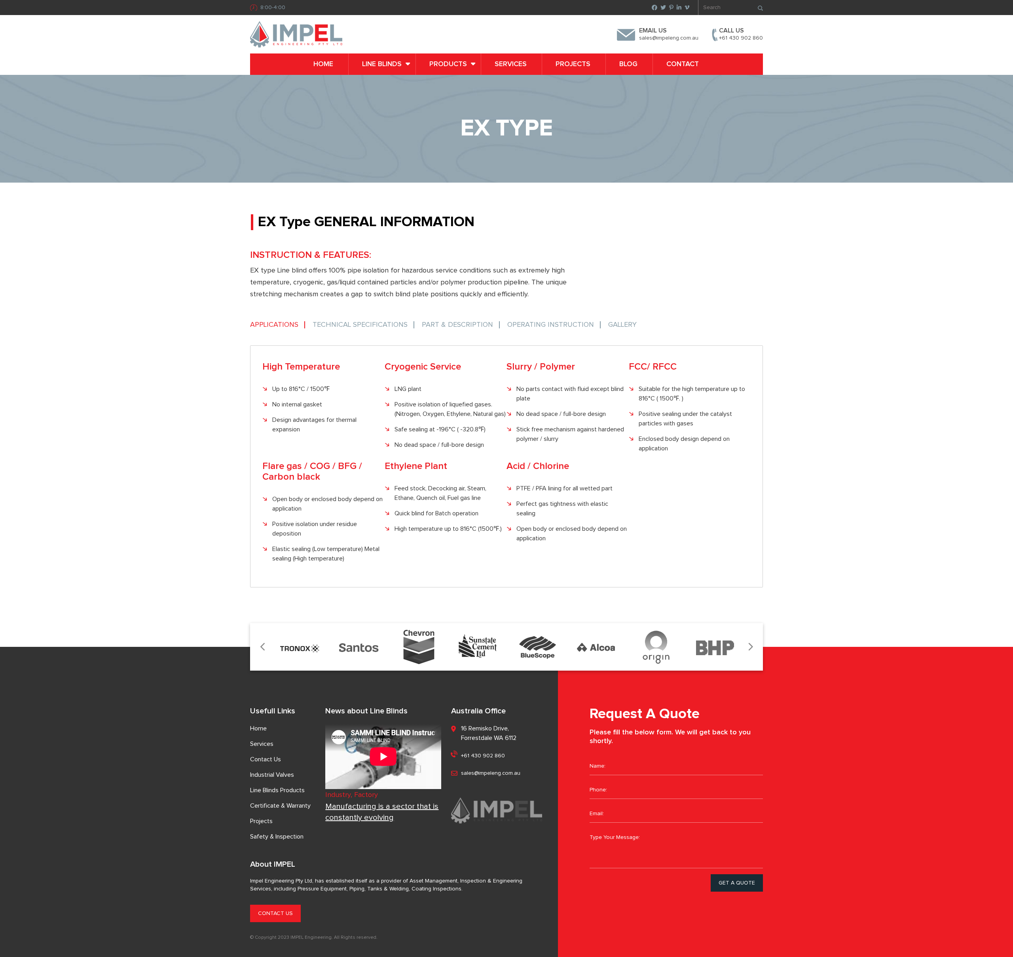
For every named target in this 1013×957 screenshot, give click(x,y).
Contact (682, 64)
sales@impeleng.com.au (668, 38)
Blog (628, 64)
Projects (573, 64)
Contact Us (265, 759)
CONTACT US (275, 913)
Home (323, 64)
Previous (263, 647)
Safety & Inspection (277, 836)
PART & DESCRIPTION (457, 324)
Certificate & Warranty (280, 806)
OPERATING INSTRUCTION (550, 324)
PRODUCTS (448, 64)
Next (750, 647)
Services (511, 64)
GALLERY (622, 324)
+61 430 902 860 (741, 38)
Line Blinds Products (277, 790)
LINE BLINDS (382, 64)
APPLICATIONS (274, 324)
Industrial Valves (272, 775)
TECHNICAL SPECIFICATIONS (360, 324)
